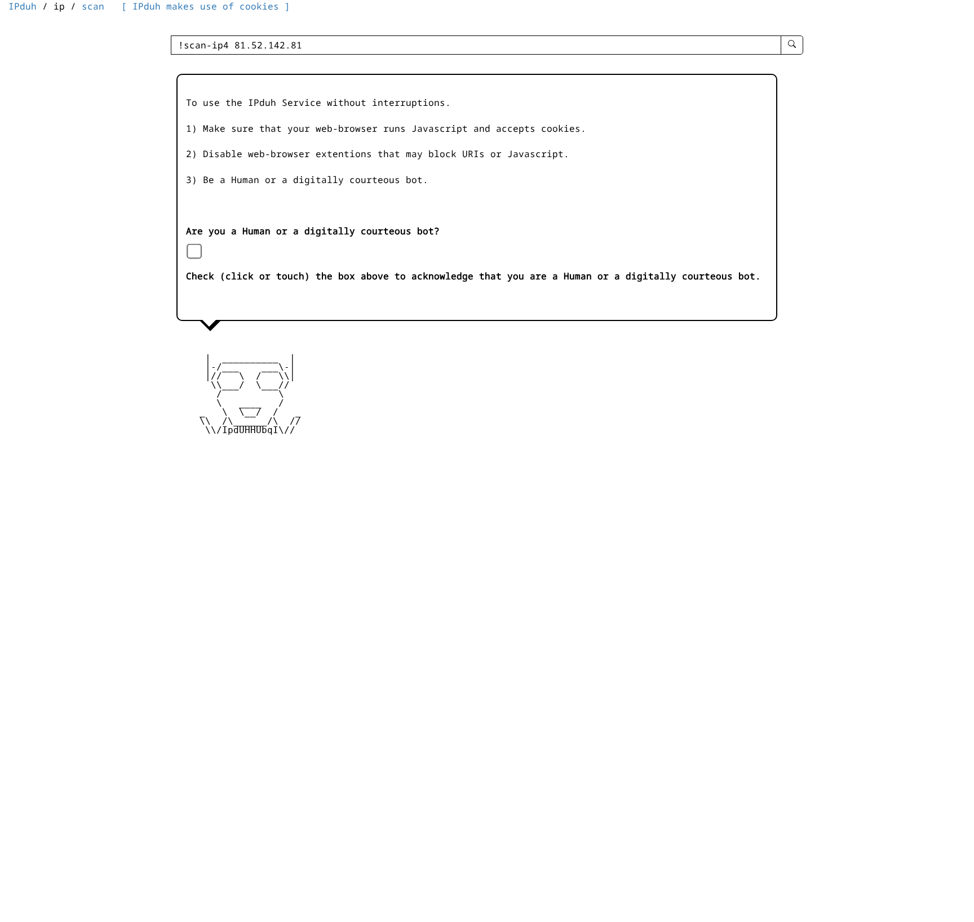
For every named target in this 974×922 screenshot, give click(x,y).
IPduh (22, 6)
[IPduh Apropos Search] (792, 45)
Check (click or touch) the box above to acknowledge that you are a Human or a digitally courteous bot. (473, 276)
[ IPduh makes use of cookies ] (205, 6)
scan (93, 6)
